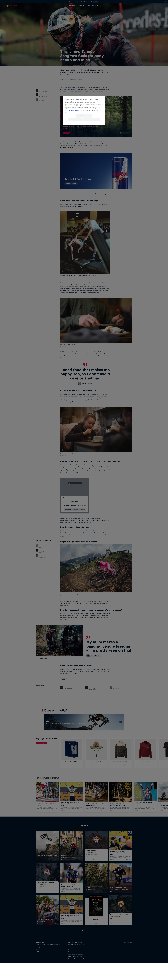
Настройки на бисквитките (84, 115)
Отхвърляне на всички (75, 119)
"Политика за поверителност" (72, 110)
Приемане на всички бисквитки (91, 119)
